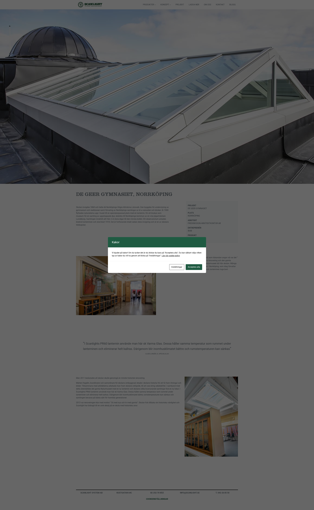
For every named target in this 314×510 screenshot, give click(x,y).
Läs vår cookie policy (171, 256)
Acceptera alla (194, 267)
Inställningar (176, 267)
